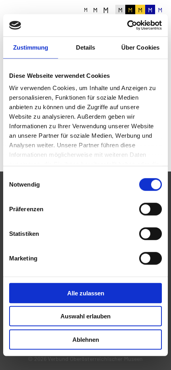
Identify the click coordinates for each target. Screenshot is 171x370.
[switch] (150, 208)
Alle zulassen (85, 292)
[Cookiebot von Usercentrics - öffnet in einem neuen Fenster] (127, 25)
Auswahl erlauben (85, 316)
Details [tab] (85, 47)
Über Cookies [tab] (140, 47)
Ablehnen (85, 339)
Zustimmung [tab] (31, 47)
